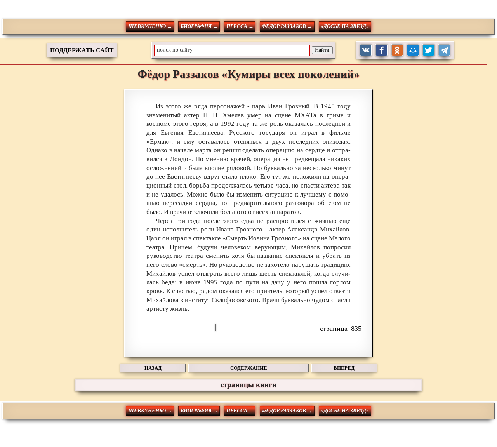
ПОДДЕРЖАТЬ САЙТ (82, 50)
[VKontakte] (366, 50)
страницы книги (248, 385)
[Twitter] (428, 50)
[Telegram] (444, 50)
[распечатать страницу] (215, 327)
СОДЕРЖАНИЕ (248, 368)
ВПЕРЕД (344, 368)
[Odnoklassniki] (397, 50)
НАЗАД (153, 368)
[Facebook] (381, 50)
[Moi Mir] (413, 50)
